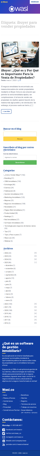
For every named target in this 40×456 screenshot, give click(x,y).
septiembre (10, 275)
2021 (6, 307)
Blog (4, 404)
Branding (7, 178)
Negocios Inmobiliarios (12, 204)
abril (7, 291)
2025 (6, 256)
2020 (6, 310)
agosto (8, 278)
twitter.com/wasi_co (13, 433)
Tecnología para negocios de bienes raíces (20, 226)
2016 (6, 323)
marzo (8, 294)
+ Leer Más (6, 111)
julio (7, 281)
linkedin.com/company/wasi (16, 441)
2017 (6, 320)
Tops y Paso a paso (11, 235)
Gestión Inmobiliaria (11, 194)
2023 (6, 262)
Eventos (7, 188)
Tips (6, 232)
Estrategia (8, 185)
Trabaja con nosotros (28, 407)
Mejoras (7, 200)
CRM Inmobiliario (10, 181)
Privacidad (7, 407)
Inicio (5, 395)
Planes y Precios (9, 398)
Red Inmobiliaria (10, 220)
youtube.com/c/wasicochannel (17, 444)
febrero (8, 297)
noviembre (9, 269)
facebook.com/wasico (14, 430)
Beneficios (25, 395)
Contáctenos (8, 401)
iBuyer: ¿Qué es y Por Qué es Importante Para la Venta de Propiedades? (20, 73)
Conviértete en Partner (11, 410)
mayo (8, 288)
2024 (6, 259)
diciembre (9, 265)
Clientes (24, 398)
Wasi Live (7, 238)
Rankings (7, 216)
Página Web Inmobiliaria (13, 210)
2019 (6, 313)
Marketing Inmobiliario (12, 197)
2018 (6, 317)
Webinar (7, 241)
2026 (6, 253)
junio (7, 285)
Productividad (9, 213)
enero (8, 300)
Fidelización (8, 191)
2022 (6, 304)
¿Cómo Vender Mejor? (12, 175)
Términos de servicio (28, 404)
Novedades (8, 207)
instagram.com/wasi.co (14, 437)
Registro (24, 401)
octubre (8, 272)
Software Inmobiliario (12, 223)
